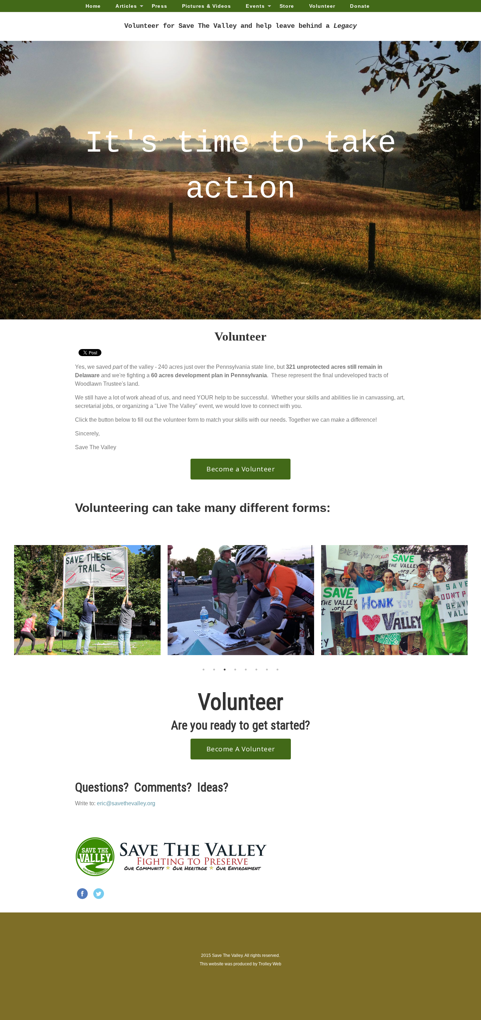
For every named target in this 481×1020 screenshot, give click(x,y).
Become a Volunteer (240, 469)
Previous (22, 600)
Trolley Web (269, 963)
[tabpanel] (87, 600)
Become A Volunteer (240, 748)
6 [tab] (256, 669)
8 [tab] (277, 669)
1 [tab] (203, 669)
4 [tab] (235, 669)
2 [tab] (214, 669)
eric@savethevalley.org (126, 803)
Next (450, 600)
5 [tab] (245, 669)
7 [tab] (266, 669)
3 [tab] (224, 669)
